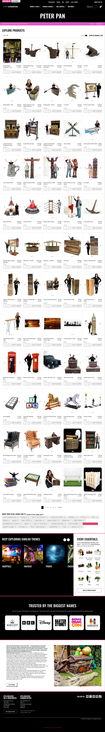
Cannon (86, 65)
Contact (67, 2)
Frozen (6, 520)
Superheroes (54, 527)
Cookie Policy (47, 727)
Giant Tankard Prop (8, 182)
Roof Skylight (6, 416)
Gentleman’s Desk (48, 455)
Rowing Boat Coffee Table (90, 143)
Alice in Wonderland (11, 517)
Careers (58, 2)
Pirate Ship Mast (68, 65)
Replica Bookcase (88, 455)
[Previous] (25, 51)
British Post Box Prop (28, 377)
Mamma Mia (67, 520)
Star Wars (23, 527)
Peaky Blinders (75, 523)
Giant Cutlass (67, 143)
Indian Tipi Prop (7, 221)
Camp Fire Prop (27, 221)
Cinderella (73, 517)
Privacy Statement (57, 727)
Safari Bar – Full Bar (28, 260)
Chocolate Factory (58, 517)
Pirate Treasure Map (89, 104)
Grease (15, 520)
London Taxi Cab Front (49, 377)
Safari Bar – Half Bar (49, 260)
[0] (100, 7)
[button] (64, 539)
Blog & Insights (74, 2)
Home (3, 23)
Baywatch (25, 517)
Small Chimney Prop (89, 377)
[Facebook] (87, 696)
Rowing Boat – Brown (49, 104)
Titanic (65, 527)
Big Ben (86, 338)
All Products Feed (87, 702)
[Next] (40, 51)
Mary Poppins (79, 520)
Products (8, 23)
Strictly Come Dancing (38, 527)
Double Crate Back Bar (90, 260)
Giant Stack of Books (8, 494)
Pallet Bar (66, 260)
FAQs (63, 2)
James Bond (40, 520)
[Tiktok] (100, 696)
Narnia (28, 523)
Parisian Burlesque (59, 523)
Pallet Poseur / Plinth (69, 299)
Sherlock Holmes (9, 527)
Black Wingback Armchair (9, 455)
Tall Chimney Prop (68, 377)
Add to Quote (16, 72)
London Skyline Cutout (69, 338)
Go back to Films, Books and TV (35, 514)
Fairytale (84, 517)
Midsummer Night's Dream (12, 523)
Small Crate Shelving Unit (50, 299)
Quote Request (95, 544)
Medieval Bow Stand (49, 221)
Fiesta (95, 517)
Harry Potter (26, 520)
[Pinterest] (93, 696)
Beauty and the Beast (40, 517)
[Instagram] (90, 696)
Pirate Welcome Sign (28, 143)
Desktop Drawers (48, 494)
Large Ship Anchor (88, 221)
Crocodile (66, 104)
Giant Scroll (67, 221)
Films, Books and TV (17, 23)
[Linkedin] (97, 696)
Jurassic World (53, 520)
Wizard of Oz (76, 527)
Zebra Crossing (88, 416)
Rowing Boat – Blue (8, 104)
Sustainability (51, 2)
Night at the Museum (41, 523)
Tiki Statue (86, 182)
